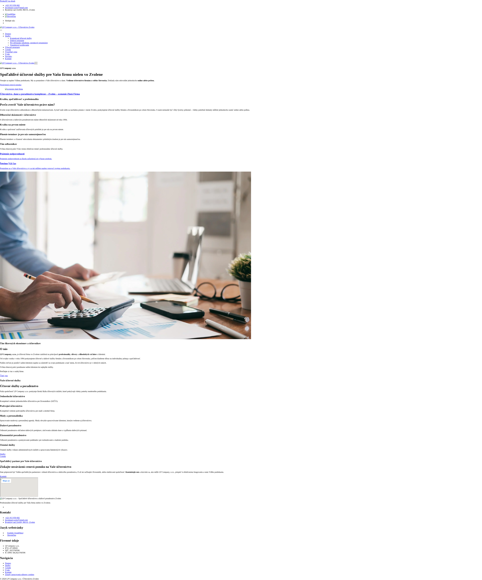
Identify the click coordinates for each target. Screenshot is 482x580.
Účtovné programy (12, 47)
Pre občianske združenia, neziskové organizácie (29, 43)
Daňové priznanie (17, 40)
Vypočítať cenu (11, 52)
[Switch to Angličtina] (10, 14)
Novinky (8, 56)
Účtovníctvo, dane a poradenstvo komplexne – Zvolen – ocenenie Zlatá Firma (40, 94)
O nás (7, 54)
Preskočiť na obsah (7, 1)
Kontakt (8, 59)
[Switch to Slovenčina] (10, 16)
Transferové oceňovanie (19, 45)
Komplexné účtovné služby (21, 38)
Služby (8, 36)
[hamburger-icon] (1, 30)
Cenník (8, 50)
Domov (8, 34)
